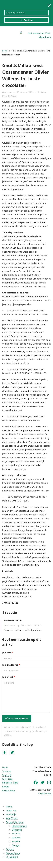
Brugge (15, 845)
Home (4, 51)
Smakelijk (6, 775)
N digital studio (44, 793)
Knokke (16, 841)
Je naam (7, 652)
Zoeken (14, 856)
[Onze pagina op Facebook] (36, 782)
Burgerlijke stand (10, 782)
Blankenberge (19, 825)
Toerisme (6, 771)
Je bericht (8, 676)
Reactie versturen (18, 718)
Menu (9, 36)
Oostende (17, 829)
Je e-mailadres (11, 664)
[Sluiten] (49, 6)
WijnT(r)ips (7, 779)
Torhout (16, 833)
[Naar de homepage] (35, 34)
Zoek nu (28, 20)
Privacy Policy (8, 790)
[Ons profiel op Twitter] (42, 782)
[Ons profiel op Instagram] (49, 782)
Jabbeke (16, 837)
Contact (5, 786)
